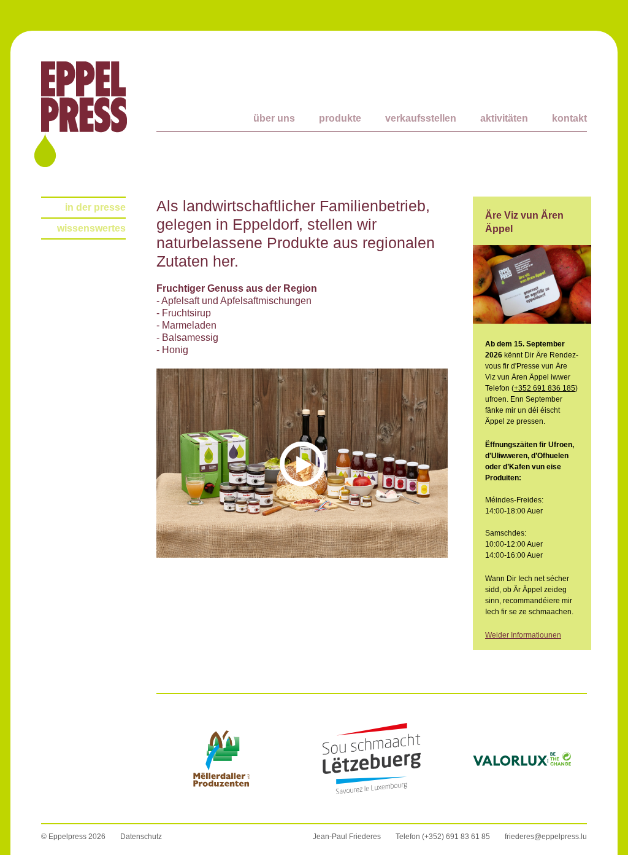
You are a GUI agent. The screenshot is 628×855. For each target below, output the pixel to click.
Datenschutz (141, 836)
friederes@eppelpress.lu (546, 836)
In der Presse (95, 207)
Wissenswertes (91, 228)
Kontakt (569, 118)
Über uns (274, 118)
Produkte (340, 118)
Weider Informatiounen (523, 635)
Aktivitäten (504, 118)
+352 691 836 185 (544, 388)
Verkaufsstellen (420, 118)
